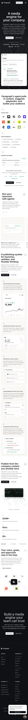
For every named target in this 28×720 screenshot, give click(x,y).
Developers (4, 681)
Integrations (18, 653)
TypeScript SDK (4, 692)
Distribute (3, 659)
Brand (16, 700)
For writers (17, 691)
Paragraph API (4, 685)
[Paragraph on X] (12, 714)
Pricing (16, 686)
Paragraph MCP (4, 689)
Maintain (3, 661)
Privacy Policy (7, 711)
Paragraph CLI (4, 687)
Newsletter (17, 661)
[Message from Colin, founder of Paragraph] (25, 717)
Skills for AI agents (5, 694)
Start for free (19, 2)
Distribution (17, 674)
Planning (17, 665)
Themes (17, 689)
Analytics (17, 677)
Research (17, 663)
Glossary (17, 695)
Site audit (17, 698)
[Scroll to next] (6, 212)
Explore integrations (6, 568)
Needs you (5, 64)
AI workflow (17, 658)
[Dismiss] (25, 706)
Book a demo (10, 37)
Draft (2, 657)
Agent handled (13, 64)
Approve (3, 664)
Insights (17, 670)
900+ (24, 127)
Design (16, 672)
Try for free (18, 182)
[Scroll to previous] (3, 212)
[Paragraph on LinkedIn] (15, 714)
